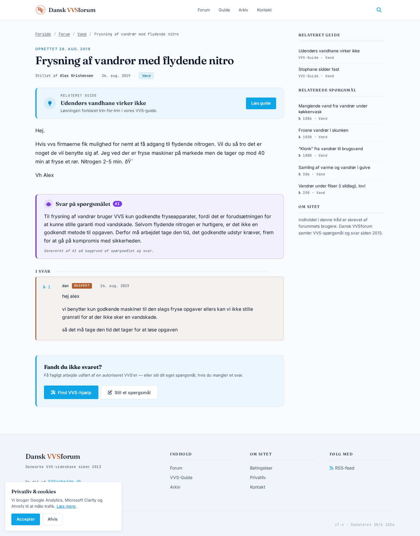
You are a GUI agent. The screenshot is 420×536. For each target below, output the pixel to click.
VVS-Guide (181, 477)
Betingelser (261, 467)
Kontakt (264, 9)
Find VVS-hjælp (74, 392)
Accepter (26, 519)
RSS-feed (345, 467)
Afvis (52, 519)
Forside (43, 34)
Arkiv (243, 9)
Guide (224, 9)
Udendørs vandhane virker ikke (103, 102)
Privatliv (258, 477)
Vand (81, 34)
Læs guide (261, 103)
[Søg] (379, 9)
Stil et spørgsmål (133, 392)
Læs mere (66, 506)
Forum (204, 9)
